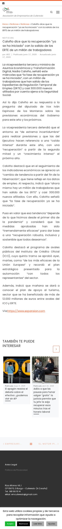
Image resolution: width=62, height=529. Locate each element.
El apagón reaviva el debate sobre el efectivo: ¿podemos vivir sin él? (16, 393)
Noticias (14, 24)
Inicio (5, 24)
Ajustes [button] (51, 523)
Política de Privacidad (16, 470)
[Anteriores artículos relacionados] (48, 349)
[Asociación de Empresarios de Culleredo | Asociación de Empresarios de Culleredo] (7, 10)
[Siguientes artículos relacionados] (56, 349)
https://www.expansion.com (26, 311)
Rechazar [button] (23, 523)
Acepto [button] (10, 523)
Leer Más (38, 523)
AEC (8, 54)
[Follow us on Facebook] (3, 3)
